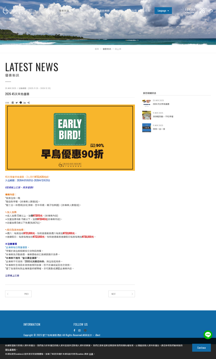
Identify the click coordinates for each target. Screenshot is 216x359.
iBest (97, 335)
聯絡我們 (132, 10)
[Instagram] (79, 330)
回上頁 (118, 49)
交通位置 (118, 10)
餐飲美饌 (105, 10)
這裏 (91, 353)
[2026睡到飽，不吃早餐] (146, 115)
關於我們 (51, 10)
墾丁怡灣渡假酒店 (17, 11)
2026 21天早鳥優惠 (161, 103)
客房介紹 (78, 10)
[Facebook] (74, 330)
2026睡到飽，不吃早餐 (163, 116)
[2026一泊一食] (146, 127)
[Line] (85, 330)
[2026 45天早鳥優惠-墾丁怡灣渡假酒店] (13, 103)
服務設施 (91, 10)
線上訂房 (145, 10)
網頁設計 (87, 335)
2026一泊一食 (159, 128)
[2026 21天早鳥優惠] (146, 102)
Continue (201, 347)
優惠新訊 (64, 10)
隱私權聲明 (10, 349)
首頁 (97, 49)
